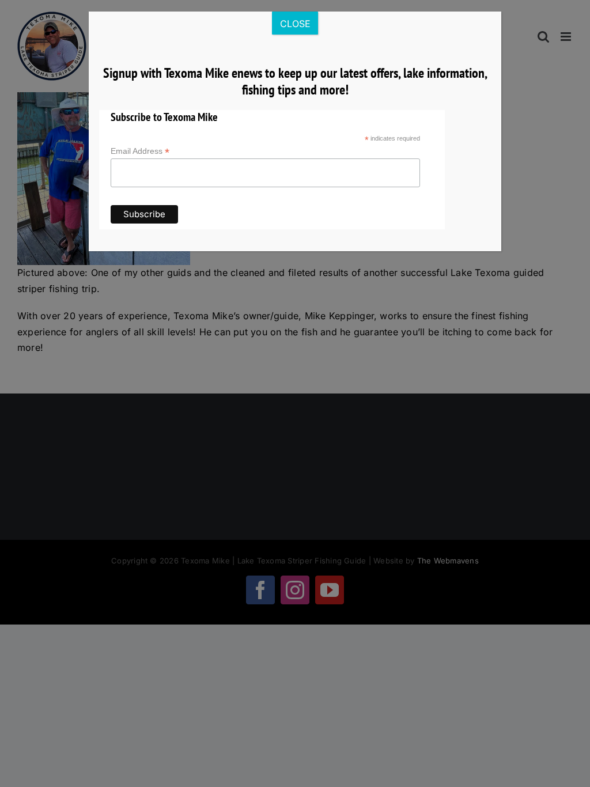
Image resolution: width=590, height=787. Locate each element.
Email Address (140, 151)
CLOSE (295, 23)
